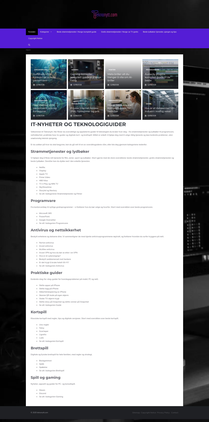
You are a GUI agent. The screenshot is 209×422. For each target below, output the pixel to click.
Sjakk (41, 364)
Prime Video (44, 177)
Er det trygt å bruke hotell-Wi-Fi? (54, 262)
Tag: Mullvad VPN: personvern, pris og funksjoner (45, 108)
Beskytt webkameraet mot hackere (55, 259)
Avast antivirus (46, 246)
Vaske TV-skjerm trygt (49, 298)
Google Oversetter (47, 220)
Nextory (53, 190)
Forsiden (31, 32)
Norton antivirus (46, 242)
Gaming (75, 70)
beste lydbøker (37, 161)
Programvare (41, 70)
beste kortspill (111, 318)
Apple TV (43, 174)
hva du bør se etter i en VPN (65, 252)
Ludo (41, 337)
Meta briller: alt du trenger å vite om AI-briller (120, 77)
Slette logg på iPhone (48, 288)
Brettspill (60, 370)
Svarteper (43, 331)
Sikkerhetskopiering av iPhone (52, 292)
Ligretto (42, 334)
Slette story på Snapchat (50, 302)
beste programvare (143, 207)
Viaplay (42, 170)
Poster (112, 70)
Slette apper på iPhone (49, 285)
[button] (29, 45)
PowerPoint (44, 216)
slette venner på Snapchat (77, 302)
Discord (42, 393)
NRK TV (54, 184)
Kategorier (44, 32)
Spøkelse (43, 367)
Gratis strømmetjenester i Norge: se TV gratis (119, 32)
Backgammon (45, 360)
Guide (148, 104)
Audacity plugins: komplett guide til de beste (157, 77)
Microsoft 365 (45, 213)
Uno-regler (44, 324)
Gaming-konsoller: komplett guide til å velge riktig (85, 77)
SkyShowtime (45, 187)
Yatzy (41, 328)
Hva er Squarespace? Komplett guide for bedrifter (120, 108)
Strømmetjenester (65, 193)
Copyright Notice (35, 38)
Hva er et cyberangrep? (49, 256)
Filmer (79, 193)
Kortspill (59, 341)
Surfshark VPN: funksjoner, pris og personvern (44, 77)
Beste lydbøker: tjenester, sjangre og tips (159, 32)
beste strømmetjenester (137, 158)
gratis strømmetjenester (160, 158)
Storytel (42, 190)
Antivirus (60, 266)
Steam (42, 390)
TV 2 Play (43, 184)
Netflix (42, 167)
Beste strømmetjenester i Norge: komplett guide (76, 32)
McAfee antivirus (46, 249)
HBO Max (43, 180)
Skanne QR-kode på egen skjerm (54, 295)
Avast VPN (44, 252)
